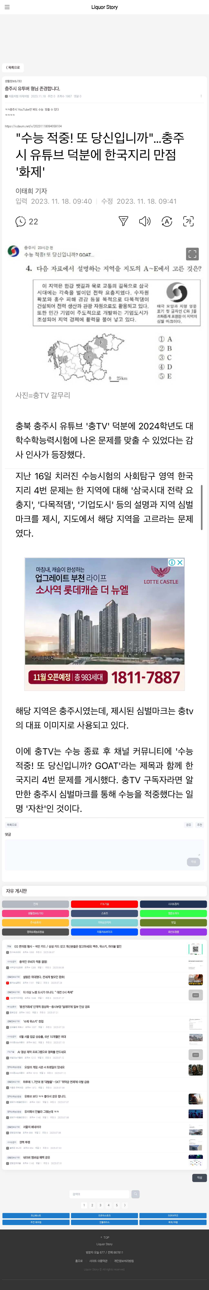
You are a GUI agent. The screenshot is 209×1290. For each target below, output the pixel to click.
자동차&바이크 (104, 932)
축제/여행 (173, 1222)
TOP (106, 1237)
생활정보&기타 (35, 913)
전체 (35, 904)
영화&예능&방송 (35, 932)
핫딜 (173, 922)
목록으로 (12, 825)
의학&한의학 (104, 922)
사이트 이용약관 (98, 1261)
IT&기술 (104, 904)
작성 (193, 861)
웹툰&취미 (173, 913)
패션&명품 (173, 932)
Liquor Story (104, 7)
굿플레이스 (104, 1222)
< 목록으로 (13, 67)
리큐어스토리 (104, 1215)
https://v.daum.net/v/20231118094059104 (33, 126)
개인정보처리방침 (124, 1261)
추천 (199, 825)
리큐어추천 (173, 1215)
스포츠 (104, 913)
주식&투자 (35, 922)
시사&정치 (173, 904)
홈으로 (79, 1261)
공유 (188, 825)
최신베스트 (36, 1215)
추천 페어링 (36, 1222)
